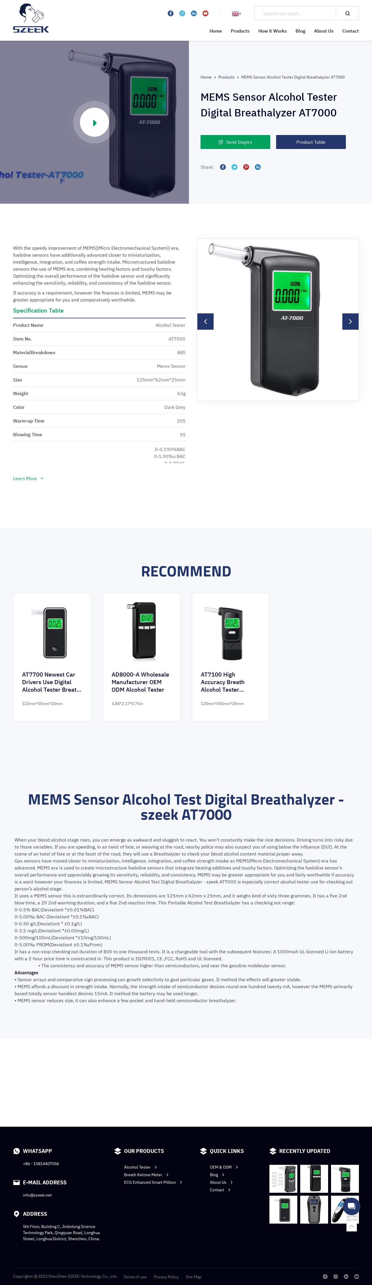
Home (216, 31)
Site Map (193, 1276)
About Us (324, 31)
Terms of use (135, 1276)
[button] (205, 321)
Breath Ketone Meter (143, 1174)
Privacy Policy (166, 1276)
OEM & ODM (221, 1167)
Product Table (311, 142)
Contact (350, 31)
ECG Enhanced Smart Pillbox (150, 1182)
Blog (300, 31)
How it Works (272, 31)
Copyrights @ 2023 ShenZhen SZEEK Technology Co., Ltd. (65, 1276)
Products (240, 31)
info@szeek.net (37, 1195)
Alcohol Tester (137, 1167)
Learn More (25, 478)
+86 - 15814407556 (41, 1163)
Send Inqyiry (239, 142)
